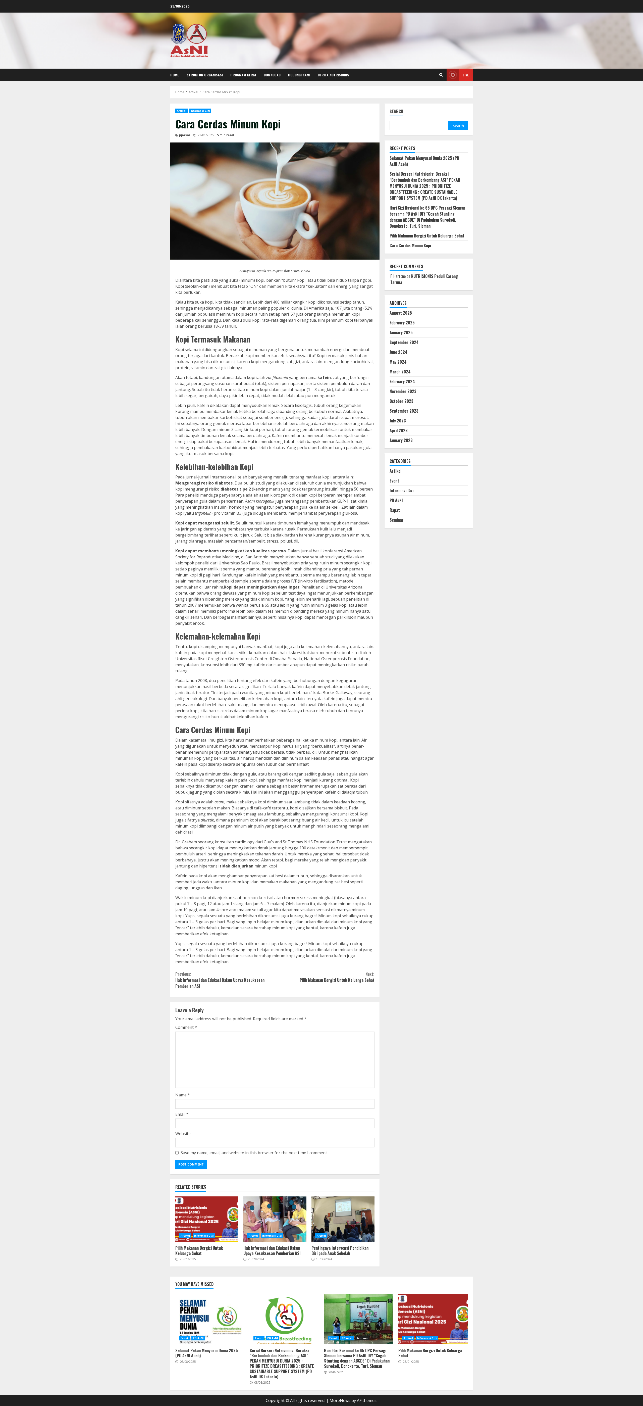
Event (394, 480)
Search (396, 111)
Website (183, 1133)
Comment (186, 1027)
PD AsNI (396, 500)
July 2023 (398, 420)
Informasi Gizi (200, 111)
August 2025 (401, 313)
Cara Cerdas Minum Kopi (410, 245)
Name (182, 1095)
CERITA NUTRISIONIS (333, 74)
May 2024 (398, 362)
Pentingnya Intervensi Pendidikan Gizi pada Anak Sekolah (342, 1219)
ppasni (184, 135)
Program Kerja (243, 74)
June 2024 (398, 352)
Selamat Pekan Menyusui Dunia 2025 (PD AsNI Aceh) (210, 1319)
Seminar (397, 520)
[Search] (441, 75)
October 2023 (401, 401)
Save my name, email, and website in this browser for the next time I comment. (254, 1152)
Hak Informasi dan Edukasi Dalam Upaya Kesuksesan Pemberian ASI (219, 980)
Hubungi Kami (299, 74)
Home (174, 74)
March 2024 (400, 371)
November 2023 (403, 391)
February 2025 (402, 322)
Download (272, 74)
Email (182, 1114)
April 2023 (399, 430)
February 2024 (402, 381)
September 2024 (404, 342)
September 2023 (404, 411)
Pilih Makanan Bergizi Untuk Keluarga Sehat (337, 977)
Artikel (181, 111)
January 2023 (401, 440)
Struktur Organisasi (205, 74)
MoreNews (340, 1400)
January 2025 (401, 332)
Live (466, 74)
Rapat (395, 510)
